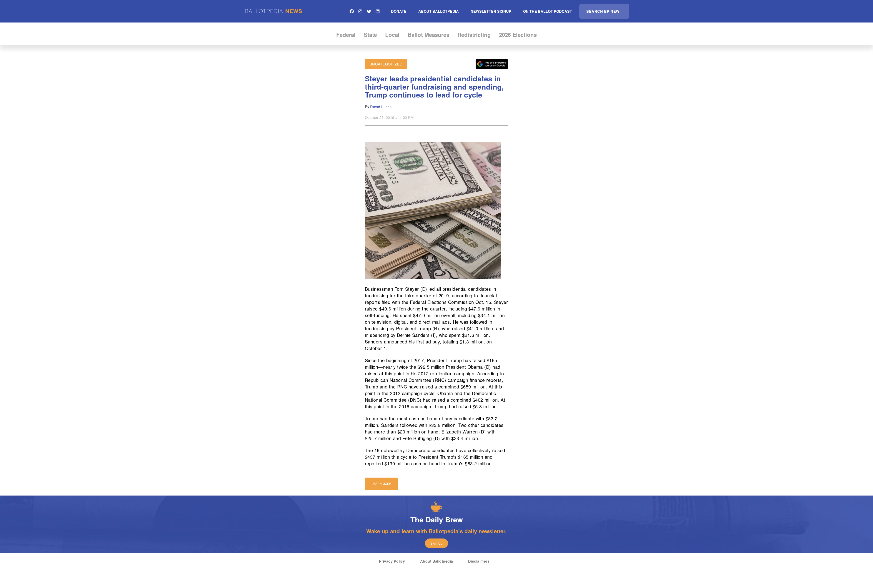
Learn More (381, 484)
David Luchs (380, 106)
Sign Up (436, 543)
